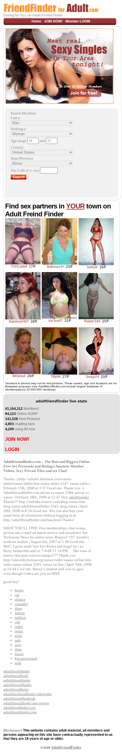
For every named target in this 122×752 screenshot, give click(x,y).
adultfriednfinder (16, 671)
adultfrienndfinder (17, 685)
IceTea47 (56, 321)
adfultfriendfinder (17, 680)
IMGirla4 (19, 376)
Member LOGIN (78, 21)
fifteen (20, 613)
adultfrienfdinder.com (20, 712)
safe (18, 640)
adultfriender (79, 497)
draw (18, 608)
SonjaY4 (92, 377)
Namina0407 (19, 321)
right (18, 636)
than (18, 649)
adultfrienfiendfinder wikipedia (27, 694)
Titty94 (56, 377)
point (19, 631)
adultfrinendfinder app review (26, 703)
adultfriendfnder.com (19, 707)
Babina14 (54, 267)
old (17, 622)
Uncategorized (26, 658)
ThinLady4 (19, 266)
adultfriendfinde (15, 676)
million (20, 617)
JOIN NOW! (53, 21)
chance (20, 599)
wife (18, 663)
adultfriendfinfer (16, 689)
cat (17, 595)
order (19, 626)
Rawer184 (92, 321)
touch (19, 654)
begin (19, 590)
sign (18, 645)
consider (21, 604)
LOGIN (12, 449)
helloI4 (92, 267)
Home (36, 21)
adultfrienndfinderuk (19, 698)
